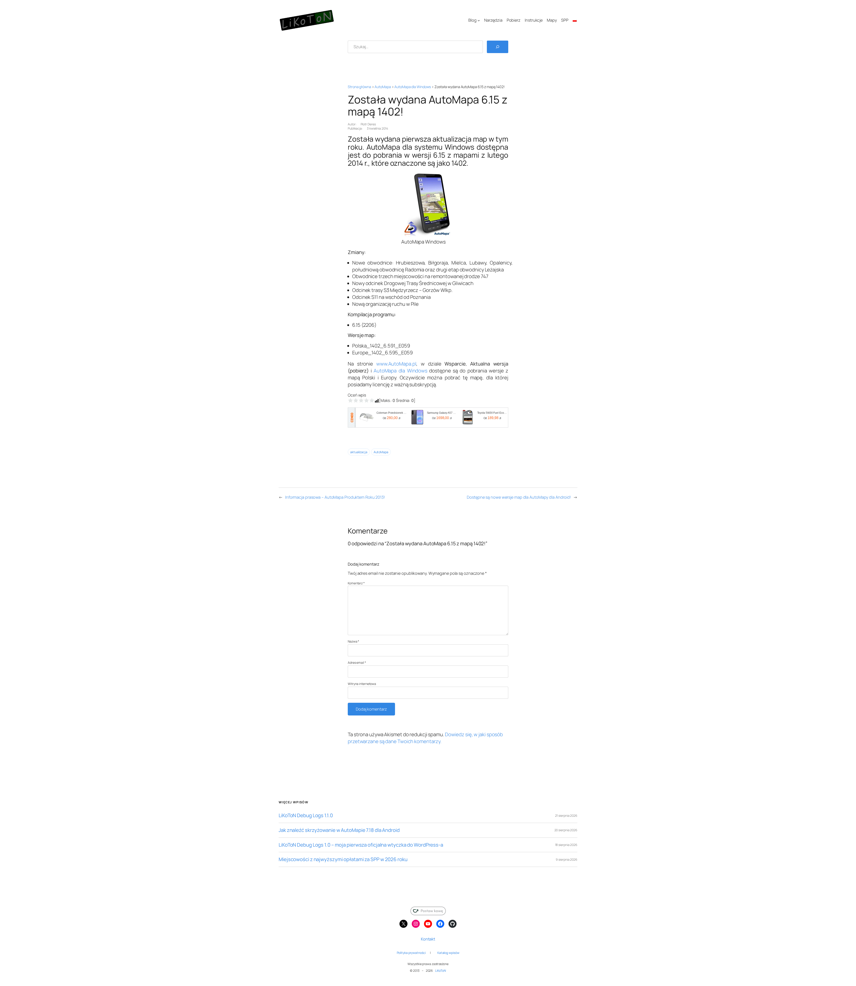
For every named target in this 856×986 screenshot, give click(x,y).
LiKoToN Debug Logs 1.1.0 (306, 815)
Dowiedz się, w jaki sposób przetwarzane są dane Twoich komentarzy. (425, 738)
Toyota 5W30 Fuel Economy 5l (492, 412)
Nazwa (353, 641)
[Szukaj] (497, 47)
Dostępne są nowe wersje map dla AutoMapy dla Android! (519, 497)
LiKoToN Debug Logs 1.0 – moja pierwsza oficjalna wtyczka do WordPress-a (361, 845)
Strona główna (359, 86)
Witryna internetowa (362, 684)
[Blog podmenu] (478, 20)
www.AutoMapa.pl (396, 363)
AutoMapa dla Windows (412, 86)
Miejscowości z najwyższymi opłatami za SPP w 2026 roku (343, 859)
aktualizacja (358, 452)
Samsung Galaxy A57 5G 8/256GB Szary (442, 412)
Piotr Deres (368, 124)
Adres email (357, 662)
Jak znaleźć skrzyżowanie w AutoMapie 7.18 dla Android (339, 830)
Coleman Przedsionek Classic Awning (392, 412)
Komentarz (356, 583)
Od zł (392, 418)
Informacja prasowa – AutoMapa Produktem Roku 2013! (335, 497)
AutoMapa (382, 86)
